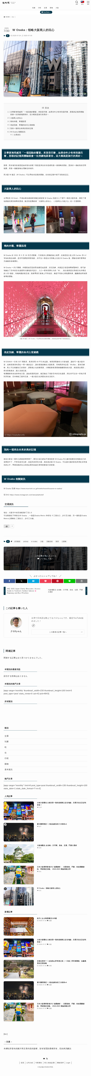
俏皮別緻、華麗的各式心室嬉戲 (22, 125)
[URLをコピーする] (81, 581)
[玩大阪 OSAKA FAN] (9, 3)
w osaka (34, 541)
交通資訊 (17, 135)
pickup (25, 541)
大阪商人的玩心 (16, 118)
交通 (7, 736)
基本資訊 (9, 770)
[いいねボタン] (72, 44)
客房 (57, 541)
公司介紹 (29, 1063)
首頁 (22, 1063)
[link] (33, 625)
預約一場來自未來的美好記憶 (21, 128)
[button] (9, 581)
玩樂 (7, 742)
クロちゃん (16, 631)
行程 (7, 758)
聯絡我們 (60, 1063)
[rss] (47, 1059)
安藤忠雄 (50, 541)
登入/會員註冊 (49, 1063)
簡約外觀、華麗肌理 (18, 121)
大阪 (41, 541)
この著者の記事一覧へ (58, 632)
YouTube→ (47, 12)
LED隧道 (17, 541)
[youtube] (44, 1059)
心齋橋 (64, 541)
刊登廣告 (38, 1063)
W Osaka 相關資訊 (17, 132)
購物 (7, 764)
